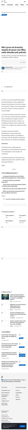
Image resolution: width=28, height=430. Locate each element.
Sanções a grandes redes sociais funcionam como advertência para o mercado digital (18, 322)
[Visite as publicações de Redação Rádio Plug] (3, 68)
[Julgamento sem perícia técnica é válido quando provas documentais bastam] (5, 306)
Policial (4, 14)
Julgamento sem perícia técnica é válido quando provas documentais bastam (18, 306)
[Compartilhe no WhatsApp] (10, 61)
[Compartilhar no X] (7, 61)
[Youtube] (21, 221)
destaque (13, 199)
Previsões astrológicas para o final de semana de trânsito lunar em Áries (18, 314)
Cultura (22, 347)
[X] (21, 216)
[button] (22, 426)
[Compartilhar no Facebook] (5, 61)
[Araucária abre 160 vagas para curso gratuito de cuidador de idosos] (23, 336)
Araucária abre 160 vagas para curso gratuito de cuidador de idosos (9, 336)
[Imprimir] (17, 61)
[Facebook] (8, 216)
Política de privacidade (7, 426)
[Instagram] (8, 221)
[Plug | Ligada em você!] (5, 1)
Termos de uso (6, 427)
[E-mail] (18, 205)
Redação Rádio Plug (9, 67)
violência (22, 199)
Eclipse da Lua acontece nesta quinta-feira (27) (14, 188)
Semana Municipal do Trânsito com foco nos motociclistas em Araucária (9, 354)
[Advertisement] (14, 31)
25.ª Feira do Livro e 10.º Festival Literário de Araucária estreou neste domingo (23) (9, 345)
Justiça (11, 309)
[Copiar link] (14, 61)
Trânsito (22, 354)
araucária (8, 199)
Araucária (22, 356)
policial (18, 199)
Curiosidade (12, 317)
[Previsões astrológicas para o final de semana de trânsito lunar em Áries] (5, 314)
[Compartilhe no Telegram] (12, 61)
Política (11, 326)
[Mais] (5, 63)
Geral (11, 301)
